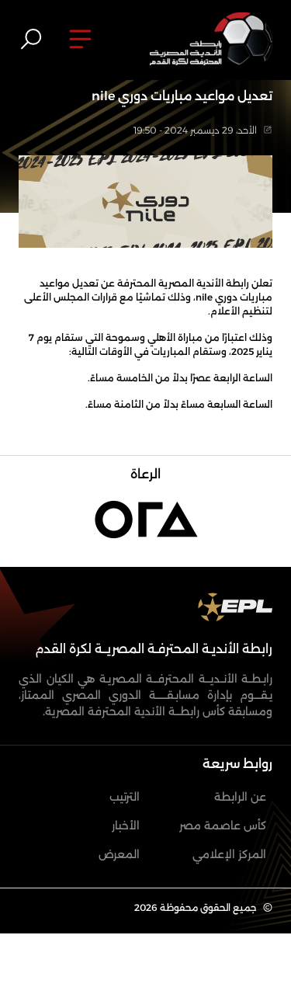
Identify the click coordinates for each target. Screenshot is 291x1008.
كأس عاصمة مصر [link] (222, 825)
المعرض (119, 854)
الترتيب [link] (124, 797)
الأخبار (126, 825)
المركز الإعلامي (229, 854)
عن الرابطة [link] (240, 797)
